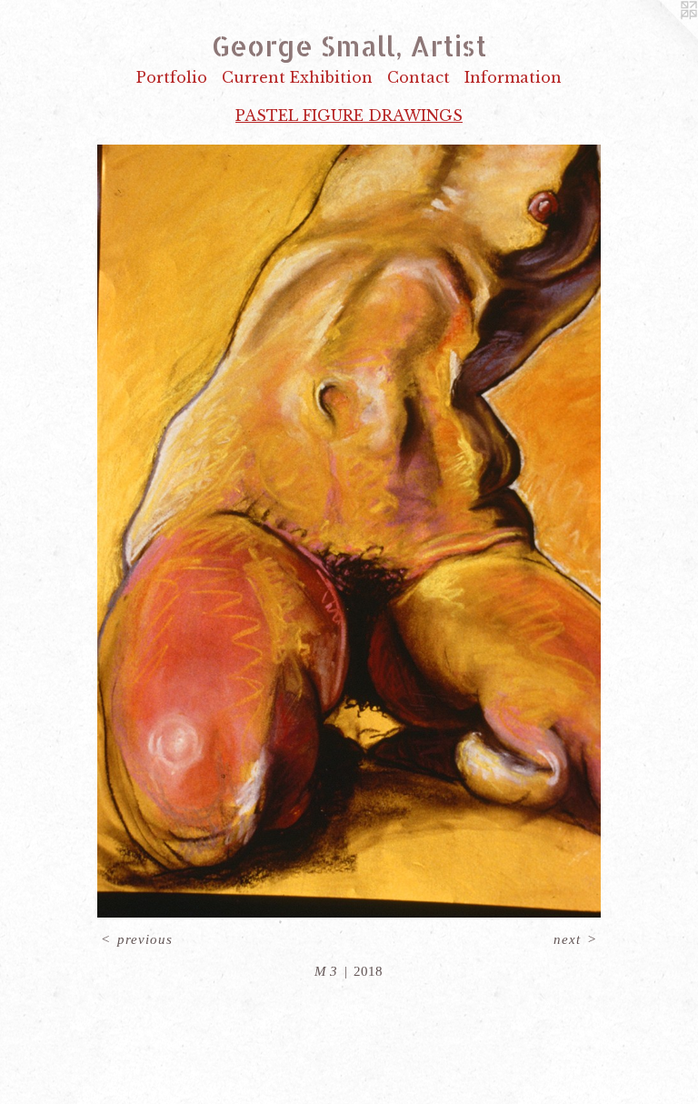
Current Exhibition (297, 77)
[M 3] (349, 531)
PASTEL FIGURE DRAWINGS (349, 115)
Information (513, 77)
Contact (418, 77)
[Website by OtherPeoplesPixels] (661, 36)
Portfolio (171, 77)
